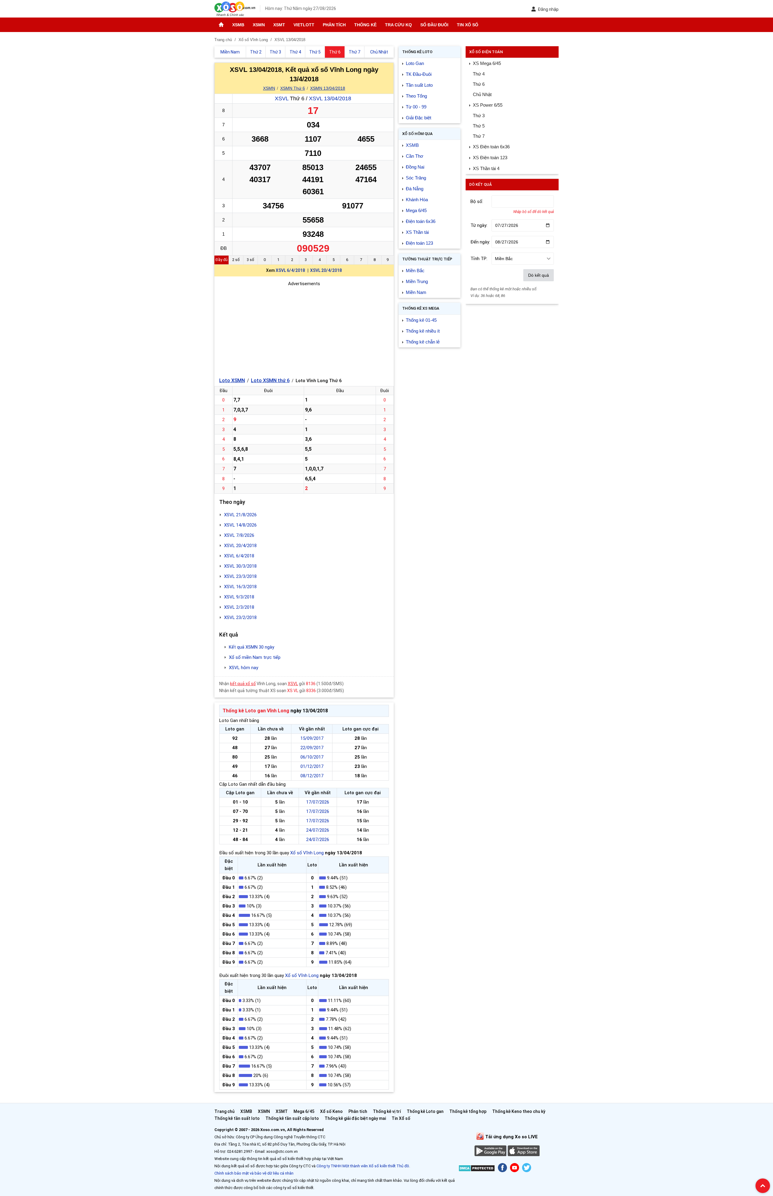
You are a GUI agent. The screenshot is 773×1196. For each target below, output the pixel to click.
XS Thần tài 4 (486, 168)
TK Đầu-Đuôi (418, 74)
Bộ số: (476, 201)
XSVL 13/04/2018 (330, 98)
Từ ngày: (478, 225)
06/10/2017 (311, 757)
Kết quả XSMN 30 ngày (251, 647)
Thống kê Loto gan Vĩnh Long (256, 711)
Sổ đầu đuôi (434, 24)
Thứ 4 (479, 73)
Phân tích (334, 24)
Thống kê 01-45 (421, 320)
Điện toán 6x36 (420, 221)
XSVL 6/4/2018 (290, 270)
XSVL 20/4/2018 (326, 270)
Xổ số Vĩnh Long (307, 853)
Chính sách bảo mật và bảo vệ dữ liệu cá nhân (253, 1173)
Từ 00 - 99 (416, 106)
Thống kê (365, 24)
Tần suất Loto (419, 85)
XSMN (259, 24)
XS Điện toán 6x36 (491, 146)
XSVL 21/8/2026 (240, 514)
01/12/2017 (311, 766)
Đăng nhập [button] (548, 9)
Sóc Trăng (416, 177)
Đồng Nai (415, 166)
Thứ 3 (479, 115)
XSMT (279, 24)
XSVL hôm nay (243, 667)
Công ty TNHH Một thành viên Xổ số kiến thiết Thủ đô (362, 1166)
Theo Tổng (416, 95)
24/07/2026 (317, 830)
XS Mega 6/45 (487, 63)
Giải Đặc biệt (418, 117)
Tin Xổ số (467, 24)
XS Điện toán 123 (490, 157)
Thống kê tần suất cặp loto (292, 1118)
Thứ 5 (479, 125)
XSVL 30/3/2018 (240, 566)
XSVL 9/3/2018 (239, 597)
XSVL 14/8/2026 (240, 525)
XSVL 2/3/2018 (239, 607)
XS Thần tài (417, 232)
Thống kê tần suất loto (237, 1118)
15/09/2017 (311, 738)
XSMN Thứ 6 (292, 88)
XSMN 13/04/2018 (327, 88)
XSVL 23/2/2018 (240, 617)
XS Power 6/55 (487, 105)
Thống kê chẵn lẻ (423, 341)
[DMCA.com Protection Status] (476, 1169)
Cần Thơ (414, 156)
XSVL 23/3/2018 (240, 576)
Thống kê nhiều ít (423, 331)
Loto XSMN (232, 380)
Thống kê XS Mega (420, 308)
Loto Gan (415, 63)
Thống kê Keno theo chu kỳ (518, 1111)
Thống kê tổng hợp (467, 1111)
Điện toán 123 (419, 243)
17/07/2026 (317, 802)
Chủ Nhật (482, 94)
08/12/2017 (311, 776)
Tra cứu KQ (398, 24)
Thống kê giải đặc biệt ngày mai (355, 1118)
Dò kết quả (538, 275)
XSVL (281, 98)
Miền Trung (417, 281)
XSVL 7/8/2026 (239, 535)
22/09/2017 (311, 747)
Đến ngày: (480, 242)
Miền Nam (416, 292)
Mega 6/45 (416, 210)
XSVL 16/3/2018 (240, 586)
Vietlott (303, 24)
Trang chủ (224, 1111)
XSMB (238, 24)
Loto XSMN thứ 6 (270, 380)
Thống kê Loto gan (425, 1111)
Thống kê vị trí (387, 1111)
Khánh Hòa (417, 199)
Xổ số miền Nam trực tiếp (255, 657)
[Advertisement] (304, 329)
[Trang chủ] (221, 25)
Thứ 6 (479, 84)
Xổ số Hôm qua (417, 133)
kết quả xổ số (243, 683)
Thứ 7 (479, 136)
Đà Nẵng (414, 188)
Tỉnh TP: (478, 258)
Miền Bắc (415, 270)
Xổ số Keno (331, 1111)
